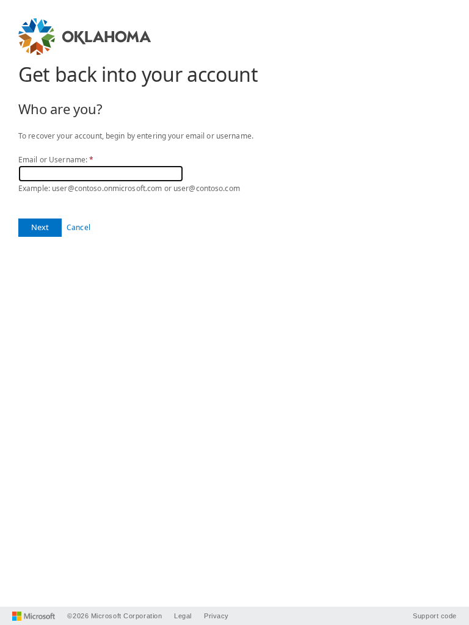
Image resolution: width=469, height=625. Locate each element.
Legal (183, 616)
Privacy (216, 616)
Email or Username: (55, 159)
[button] (40, 227)
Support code (435, 616)
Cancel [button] (78, 227)
